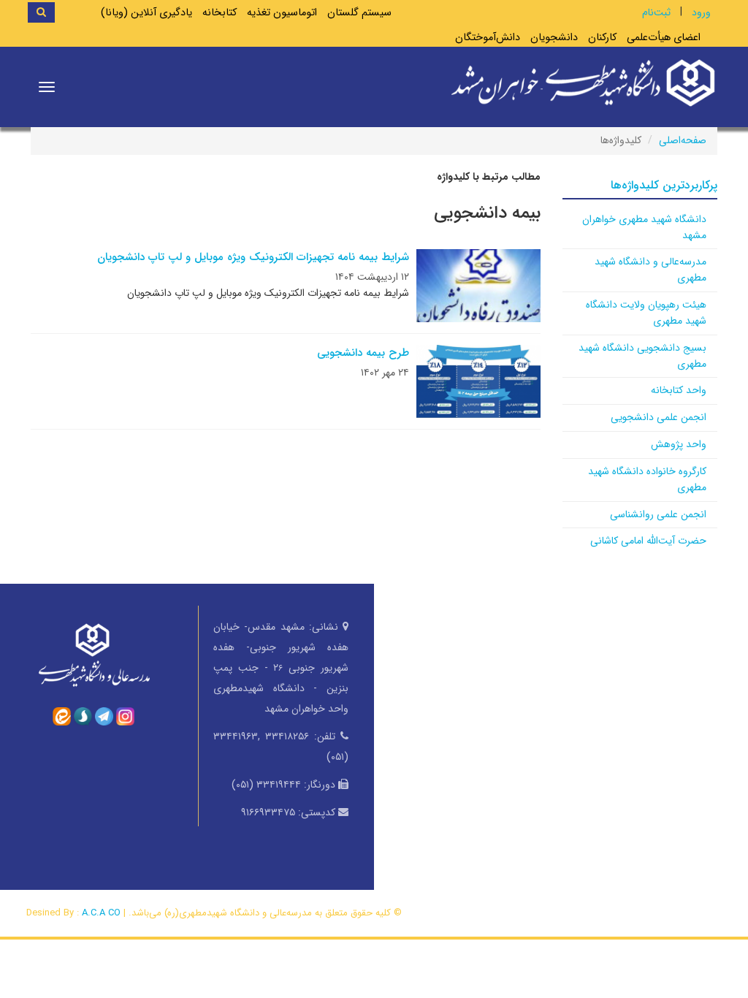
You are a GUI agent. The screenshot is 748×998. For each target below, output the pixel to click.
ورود (701, 12)
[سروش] (83, 715)
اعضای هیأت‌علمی (664, 37)
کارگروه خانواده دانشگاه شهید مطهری (647, 479)
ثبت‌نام (656, 12)
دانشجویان (554, 37)
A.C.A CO (101, 913)
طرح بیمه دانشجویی (363, 353)
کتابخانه (219, 12)
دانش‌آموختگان (487, 37)
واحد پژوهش (678, 444)
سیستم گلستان (359, 12)
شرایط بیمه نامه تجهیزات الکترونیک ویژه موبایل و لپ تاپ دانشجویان (253, 257)
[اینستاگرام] (125, 715)
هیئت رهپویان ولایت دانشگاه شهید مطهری (646, 313)
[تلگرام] (104, 715)
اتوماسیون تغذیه (282, 12)
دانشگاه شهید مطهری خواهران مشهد (644, 227)
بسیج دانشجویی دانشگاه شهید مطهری (642, 356)
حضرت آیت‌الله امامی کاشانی (648, 541)
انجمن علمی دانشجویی (658, 417)
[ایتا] (62, 715)
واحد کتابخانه (678, 390)
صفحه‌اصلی (682, 140)
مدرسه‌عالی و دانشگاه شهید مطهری (650, 270)
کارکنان (602, 37)
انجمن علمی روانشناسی (658, 514)
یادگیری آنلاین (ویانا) (146, 12)
